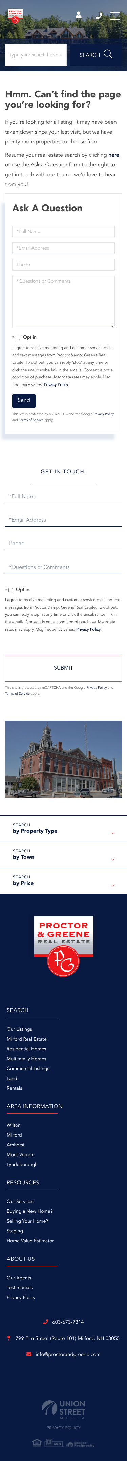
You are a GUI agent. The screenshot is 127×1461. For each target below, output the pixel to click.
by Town (23, 857)
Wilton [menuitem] (14, 1125)
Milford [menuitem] (14, 1135)
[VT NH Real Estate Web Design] (63, 1409)
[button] (96, 55)
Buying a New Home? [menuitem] (30, 1211)
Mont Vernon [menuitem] (20, 1155)
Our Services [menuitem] (20, 1202)
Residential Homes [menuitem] (26, 1049)
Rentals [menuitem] (14, 1088)
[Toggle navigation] (115, 16)
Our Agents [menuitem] (19, 1278)
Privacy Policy (56, 385)
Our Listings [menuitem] (19, 1029)
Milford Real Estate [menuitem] (27, 1039)
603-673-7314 (99, 16)
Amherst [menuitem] (15, 1145)
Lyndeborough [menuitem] (22, 1165)
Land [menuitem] (12, 1079)
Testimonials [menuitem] (20, 1288)
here (113, 155)
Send (24, 400)
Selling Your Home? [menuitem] (27, 1221)
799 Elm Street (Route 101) (67, 1338)
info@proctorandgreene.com (68, 1354)
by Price (23, 883)
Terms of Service (31, 420)
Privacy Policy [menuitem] (21, 1298)
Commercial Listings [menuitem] (28, 1069)
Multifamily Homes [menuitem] (26, 1059)
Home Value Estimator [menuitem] (30, 1241)
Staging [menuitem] (15, 1231)
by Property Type (35, 831)
